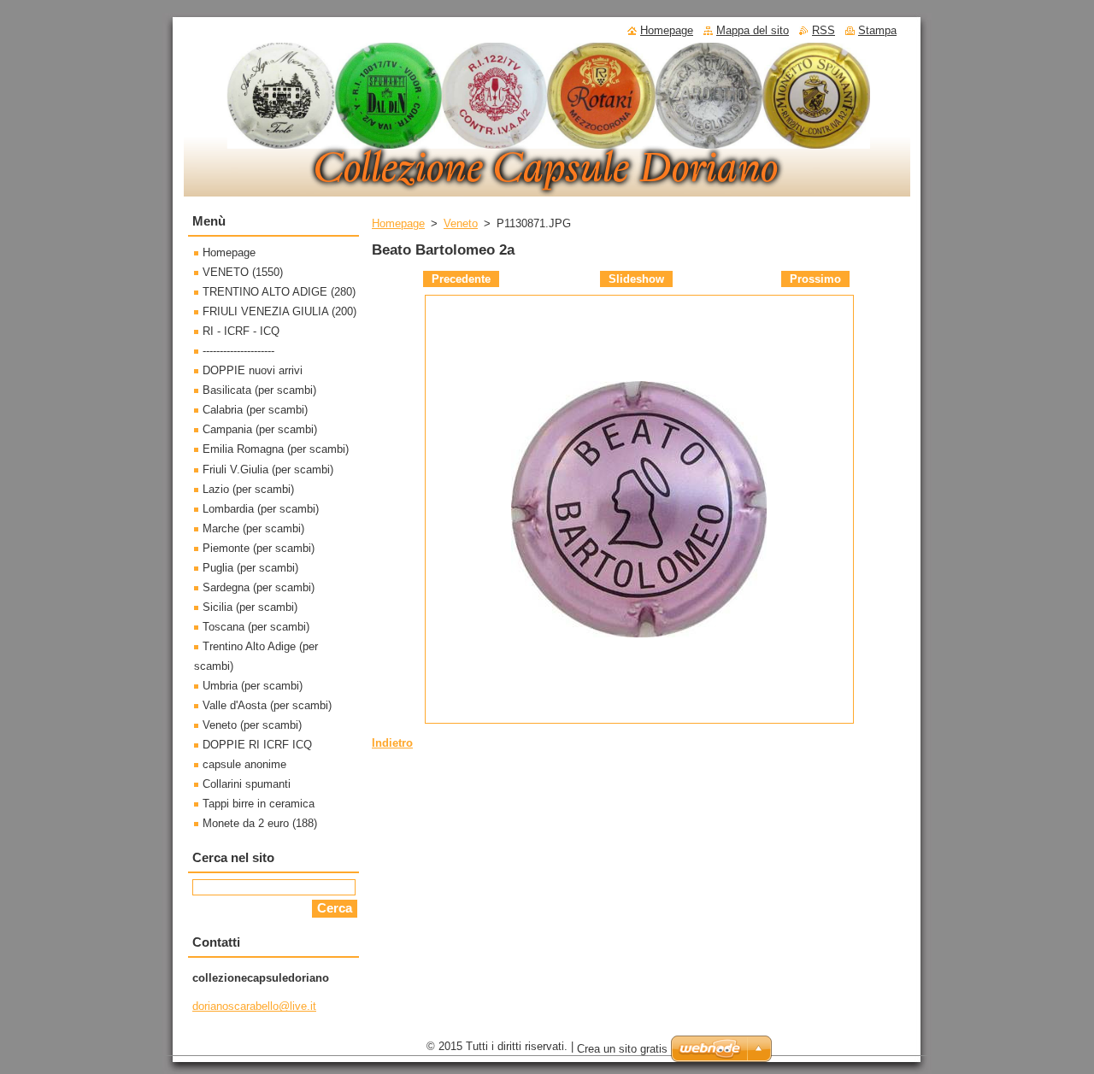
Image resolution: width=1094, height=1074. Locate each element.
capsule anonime (244, 764)
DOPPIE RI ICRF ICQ (257, 744)
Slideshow (636, 279)
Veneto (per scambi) (252, 725)
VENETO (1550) (243, 272)
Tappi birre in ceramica (259, 803)
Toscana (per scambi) (256, 626)
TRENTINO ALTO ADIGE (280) (279, 291)
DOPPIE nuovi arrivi (253, 370)
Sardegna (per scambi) (259, 587)
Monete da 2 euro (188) (260, 823)
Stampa (877, 30)
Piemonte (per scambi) (259, 548)
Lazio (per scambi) (248, 489)
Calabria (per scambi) (255, 409)
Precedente (461, 279)
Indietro (392, 743)
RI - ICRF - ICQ (241, 331)
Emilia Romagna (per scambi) (276, 449)
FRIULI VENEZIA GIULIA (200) (279, 311)
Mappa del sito (752, 30)
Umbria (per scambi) (253, 685)
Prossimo (815, 279)
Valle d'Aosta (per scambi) (267, 705)
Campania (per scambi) (260, 429)
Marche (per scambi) (253, 528)
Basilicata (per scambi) (259, 390)
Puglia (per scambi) (250, 567)
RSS (823, 30)
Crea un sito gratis (622, 1048)
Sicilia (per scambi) (250, 607)
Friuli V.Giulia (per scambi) (268, 469)
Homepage (398, 223)
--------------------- (238, 350)
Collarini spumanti (247, 784)
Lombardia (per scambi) (261, 508)
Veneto (461, 223)
